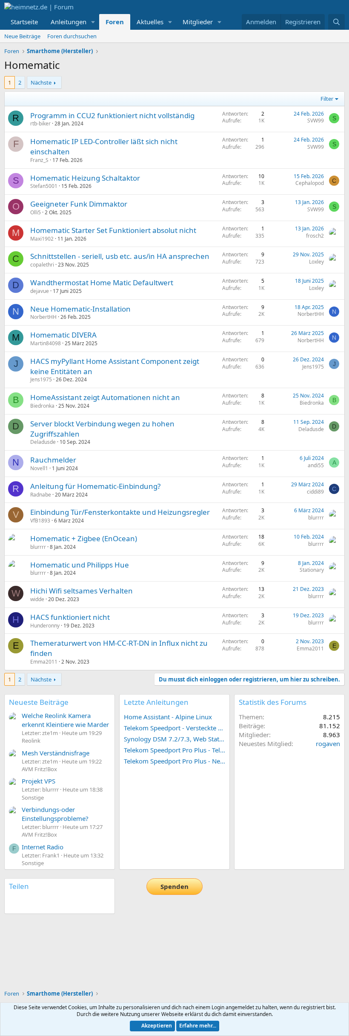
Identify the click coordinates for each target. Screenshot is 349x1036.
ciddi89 (315, 491)
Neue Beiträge (22, 36)
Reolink (31, 740)
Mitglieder (198, 21)
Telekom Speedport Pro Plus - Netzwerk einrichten (174, 761)
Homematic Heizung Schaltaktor (85, 178)
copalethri (42, 264)
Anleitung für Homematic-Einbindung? (95, 486)
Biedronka (42, 405)
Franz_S (39, 160)
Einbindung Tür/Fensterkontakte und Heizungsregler (120, 512)
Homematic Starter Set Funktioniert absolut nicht (113, 230)
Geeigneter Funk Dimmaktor (78, 204)
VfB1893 (40, 520)
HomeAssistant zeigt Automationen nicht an (105, 397)
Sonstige (33, 797)
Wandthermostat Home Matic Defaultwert (101, 282)
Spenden (174, 886)
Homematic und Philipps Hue (79, 565)
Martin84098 (45, 343)
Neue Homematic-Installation (80, 309)
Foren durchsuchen (72, 36)
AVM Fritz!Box (39, 769)
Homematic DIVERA (63, 335)
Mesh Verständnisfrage (55, 753)
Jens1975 (41, 379)
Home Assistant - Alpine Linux (168, 716)
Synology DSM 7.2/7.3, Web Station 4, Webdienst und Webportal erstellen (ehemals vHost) (174, 739)
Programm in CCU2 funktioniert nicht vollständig (112, 115)
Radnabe (40, 494)
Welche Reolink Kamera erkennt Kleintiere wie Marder (65, 720)
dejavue (39, 291)
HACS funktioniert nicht (70, 617)
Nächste (41, 82)
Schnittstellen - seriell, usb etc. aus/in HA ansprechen (119, 256)
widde (37, 599)
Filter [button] (326, 98)
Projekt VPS (38, 781)
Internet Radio (42, 847)
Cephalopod (309, 183)
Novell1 (39, 468)
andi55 (316, 465)
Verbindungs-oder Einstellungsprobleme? (55, 814)
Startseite (24, 21)
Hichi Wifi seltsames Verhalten (81, 591)
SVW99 (315, 120)
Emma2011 (43, 661)
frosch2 (315, 235)
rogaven (328, 743)
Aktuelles (150, 21)
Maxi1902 (42, 238)
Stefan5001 (43, 186)
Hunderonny (45, 625)
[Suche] (336, 22)
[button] (93, 22)
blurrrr (316, 517)
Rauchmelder (53, 460)
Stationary (312, 569)
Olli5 (35, 212)
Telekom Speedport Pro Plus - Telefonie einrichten (174, 750)
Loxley (316, 261)
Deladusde (43, 442)
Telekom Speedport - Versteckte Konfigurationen (174, 728)
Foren (115, 21)
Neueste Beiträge (39, 702)
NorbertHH (43, 317)
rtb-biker (40, 123)
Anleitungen (68, 21)
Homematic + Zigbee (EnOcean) (83, 538)
